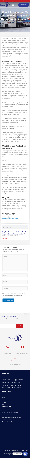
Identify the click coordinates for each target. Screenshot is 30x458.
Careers (4, 402)
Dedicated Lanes (6, 415)
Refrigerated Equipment (8, 419)
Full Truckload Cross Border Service (11, 417)
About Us (4, 397)
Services (4, 399)
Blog (3, 404)
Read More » (5, 238)
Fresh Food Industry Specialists (10, 412)
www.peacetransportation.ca (10, 218)
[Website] (15, 288)
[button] (13, 5)
